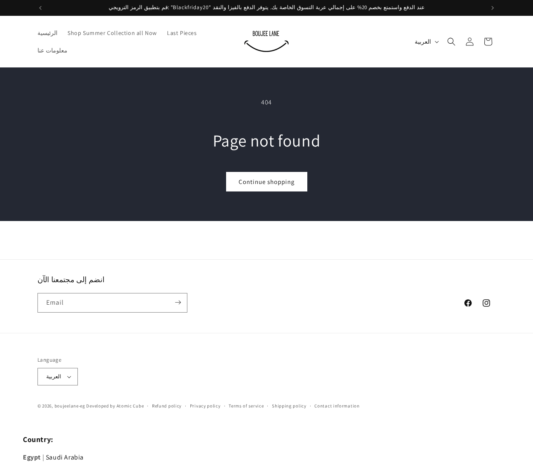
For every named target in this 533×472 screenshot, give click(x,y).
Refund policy (167, 406)
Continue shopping (267, 182)
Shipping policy (289, 406)
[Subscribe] (178, 302)
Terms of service (246, 406)
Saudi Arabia (65, 457)
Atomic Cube (130, 406)
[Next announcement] (492, 8)
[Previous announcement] (40, 8)
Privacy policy (205, 406)
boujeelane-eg (70, 406)
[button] (451, 41)
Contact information (336, 406)
